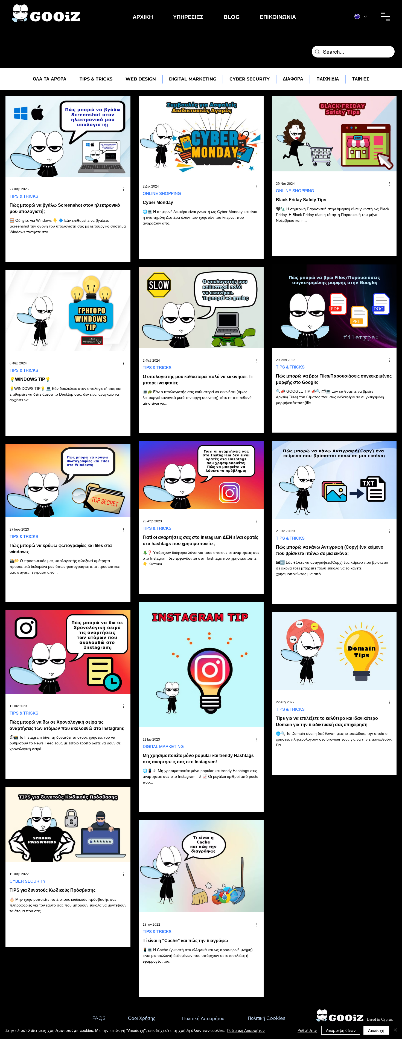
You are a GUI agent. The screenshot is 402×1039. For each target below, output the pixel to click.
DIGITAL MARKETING (163, 746)
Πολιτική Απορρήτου (246, 1030)
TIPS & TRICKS (24, 196)
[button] (188, 17)
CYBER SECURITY (28, 881)
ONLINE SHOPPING (162, 193)
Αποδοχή (376, 1030)
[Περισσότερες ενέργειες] (125, 189)
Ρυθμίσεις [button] (307, 1030)
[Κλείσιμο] (395, 1030)
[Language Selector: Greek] (361, 16)
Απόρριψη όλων (341, 1030)
